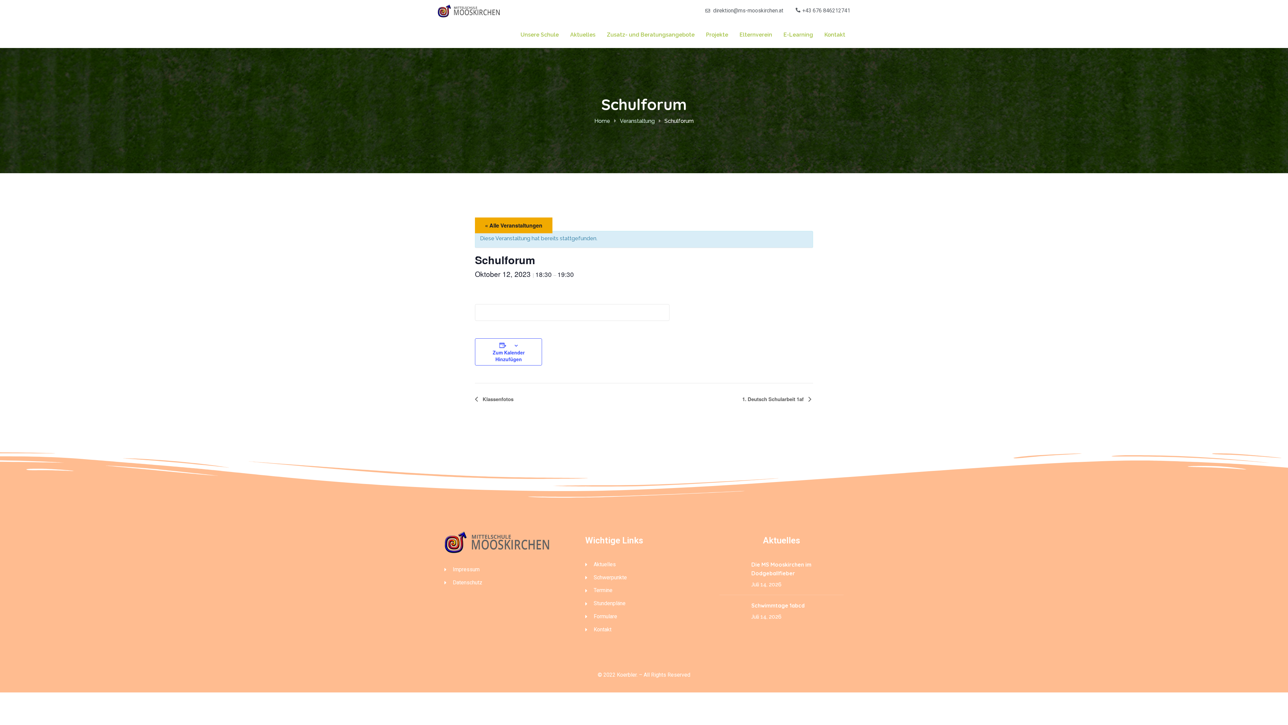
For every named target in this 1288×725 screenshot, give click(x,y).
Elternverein (756, 35)
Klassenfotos (497, 399)
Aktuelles (582, 35)
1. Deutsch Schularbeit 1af (773, 399)
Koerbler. (627, 675)
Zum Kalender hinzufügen (509, 355)
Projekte (717, 35)
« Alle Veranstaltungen (513, 225)
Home (602, 121)
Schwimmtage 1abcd (778, 605)
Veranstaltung (637, 121)
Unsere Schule (540, 35)
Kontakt (834, 35)
